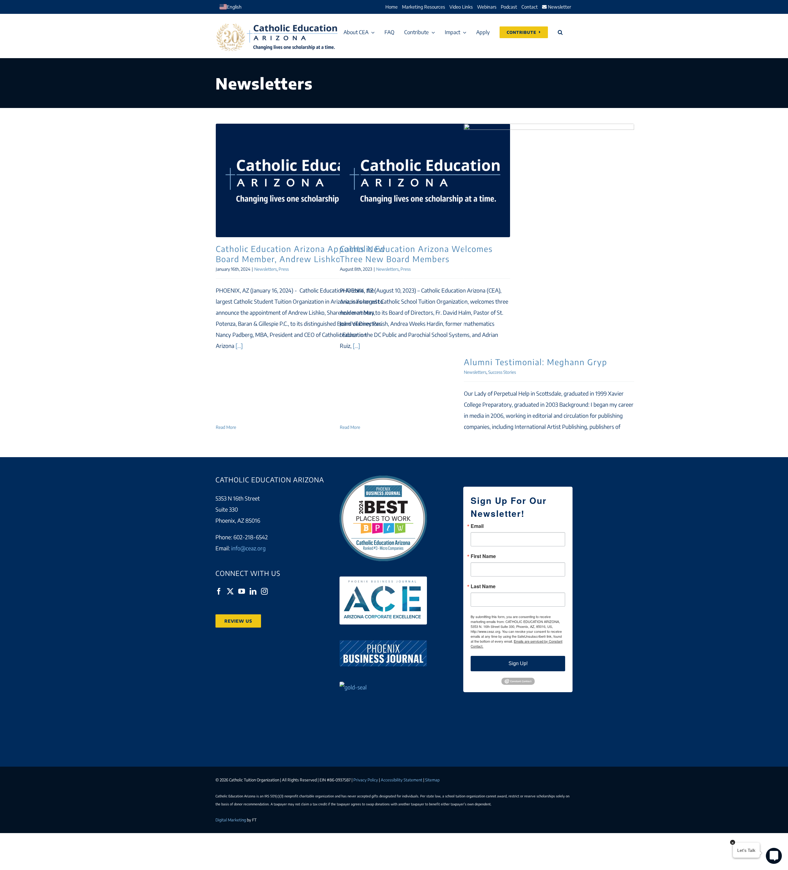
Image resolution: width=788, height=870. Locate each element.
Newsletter (559, 7)
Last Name (483, 586)
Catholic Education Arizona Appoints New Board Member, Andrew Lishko (300, 180)
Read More (226, 427)
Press (284, 269)
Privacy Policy (365, 779)
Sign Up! (518, 663)
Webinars (487, 7)
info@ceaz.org (248, 548)
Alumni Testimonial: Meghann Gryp (548, 237)
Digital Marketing (230, 819)
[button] (560, 32)
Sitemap (432, 779)
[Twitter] (230, 591)
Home (391, 7)
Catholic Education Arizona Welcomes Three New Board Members (424, 180)
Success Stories (502, 372)
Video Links (461, 7)
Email (477, 526)
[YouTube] (241, 591)
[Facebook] (218, 591)
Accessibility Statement (401, 779)
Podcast (509, 7)
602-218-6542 (250, 537)
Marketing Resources (423, 7)
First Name (483, 556)
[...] (239, 345)
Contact (529, 7)
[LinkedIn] (253, 591)
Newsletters (265, 269)
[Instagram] (264, 591)
